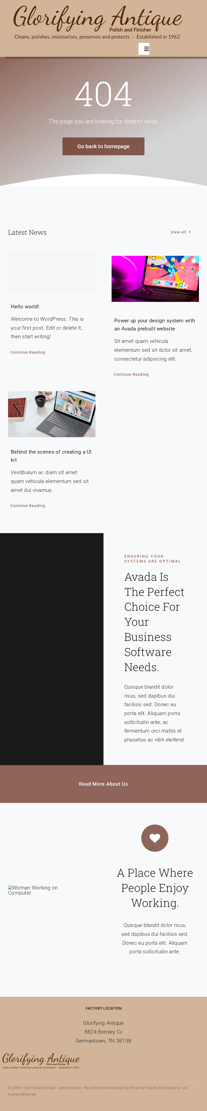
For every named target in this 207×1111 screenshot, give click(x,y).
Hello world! (25, 306)
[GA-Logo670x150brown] (98, 5)
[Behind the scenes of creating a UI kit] (51, 414)
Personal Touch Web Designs (155, 1088)
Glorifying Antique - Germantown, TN (56, 1088)
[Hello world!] (51, 271)
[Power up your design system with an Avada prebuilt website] (155, 278)
